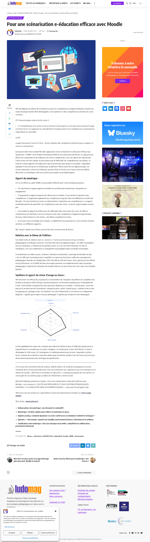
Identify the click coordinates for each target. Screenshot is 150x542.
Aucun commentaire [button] (85, 472)
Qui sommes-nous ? (57, 490)
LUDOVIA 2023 (47, 436)
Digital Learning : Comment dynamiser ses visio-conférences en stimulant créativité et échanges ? (56, 416)
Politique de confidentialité (30, 538)
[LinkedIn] (138, 532)
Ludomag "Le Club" (57, 502)
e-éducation (37, 436)
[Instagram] (135, 532)
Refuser (30, 533)
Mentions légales (85, 499)
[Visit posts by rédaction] (10, 32)
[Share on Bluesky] (9, 128)
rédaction (18, 31)
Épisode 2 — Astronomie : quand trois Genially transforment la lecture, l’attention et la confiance (56, 419)
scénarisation (79, 436)
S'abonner (122, 81)
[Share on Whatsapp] (9, 118)
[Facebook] (130, 532)
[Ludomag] (14, 3)
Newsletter (54, 493)
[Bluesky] (141, 532)
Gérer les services (9, 527)
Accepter (12, 533)
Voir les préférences (48, 533)
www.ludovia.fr (32, 401)
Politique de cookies (86, 490)
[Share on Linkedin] (9, 123)
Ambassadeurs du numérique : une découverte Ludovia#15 (40, 408)
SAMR (71, 436)
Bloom (29, 436)
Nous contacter (56, 496)
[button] (55, 511)
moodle (65, 436)
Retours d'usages (15, 18)
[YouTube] (132, 532)
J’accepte (122, 231)
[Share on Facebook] (9, 113)
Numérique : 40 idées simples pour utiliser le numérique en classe (43, 412)
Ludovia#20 (58, 436)
